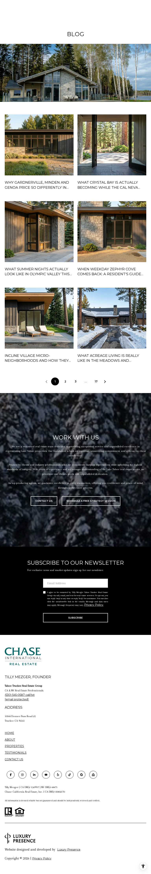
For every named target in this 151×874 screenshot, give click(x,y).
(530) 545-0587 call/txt (20, 695)
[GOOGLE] (81, 775)
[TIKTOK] (70, 775)
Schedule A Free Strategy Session (91, 500)
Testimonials (16, 752)
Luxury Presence (68, 849)
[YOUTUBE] (46, 775)
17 (96, 381)
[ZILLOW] (93, 775)
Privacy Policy (93, 605)
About (10, 739)
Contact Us (14, 759)
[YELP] (58, 775)
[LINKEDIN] (34, 775)
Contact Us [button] (43, 500)
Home (9, 733)
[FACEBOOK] (11, 775)
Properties (14, 746)
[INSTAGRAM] (22, 775)
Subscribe (75, 617)
